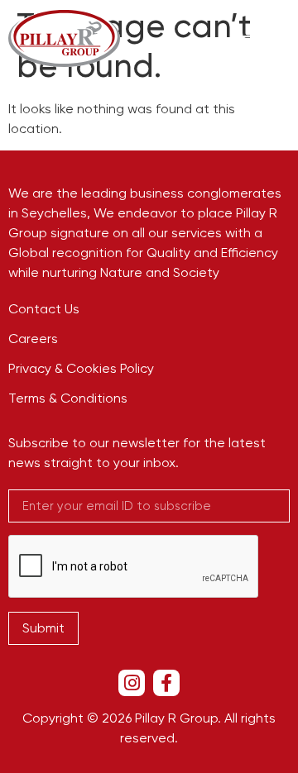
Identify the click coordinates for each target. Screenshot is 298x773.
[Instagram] (131, 683)
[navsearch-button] (284, 38)
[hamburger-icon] (254, 38)
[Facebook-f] (166, 683)
